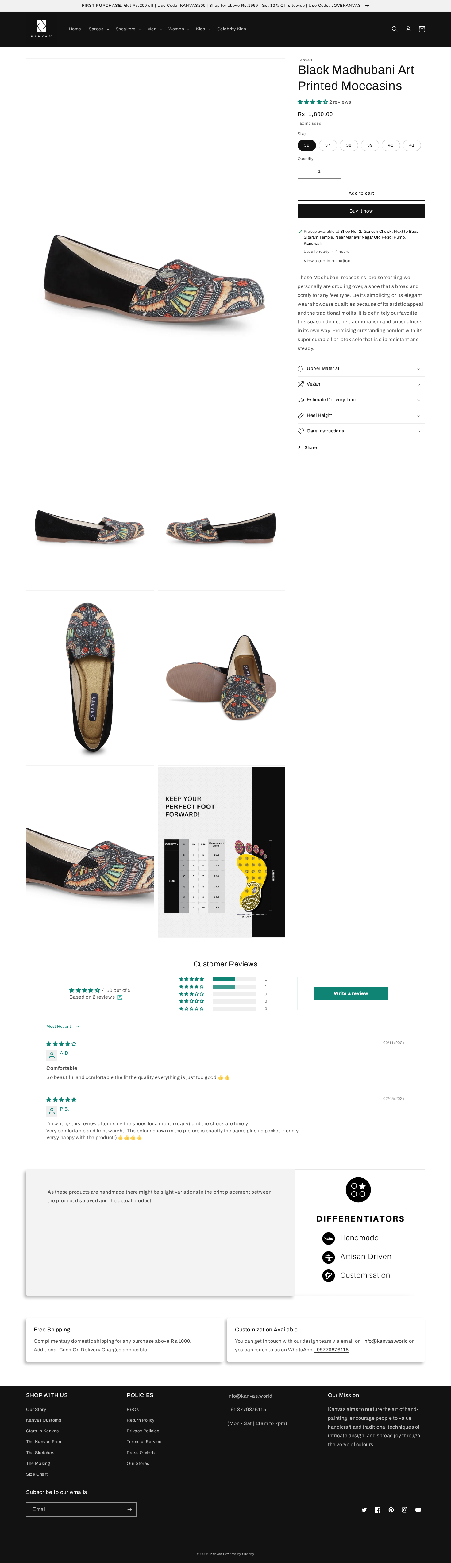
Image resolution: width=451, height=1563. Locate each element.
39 (370, 145)
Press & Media (142, 1452)
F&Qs (133, 1409)
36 (307, 145)
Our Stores (138, 1463)
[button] (98, 29)
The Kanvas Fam (43, 1441)
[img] (61, 1043)
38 (349, 145)
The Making (38, 1463)
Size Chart (37, 1474)
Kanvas (216, 1554)
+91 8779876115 (246, 1409)
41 (411, 145)
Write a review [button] (351, 993)
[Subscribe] (129, 1509)
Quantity (306, 159)
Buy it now (361, 211)
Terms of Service (144, 1441)
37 (328, 145)
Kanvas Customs (43, 1420)
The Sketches (40, 1452)
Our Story (36, 1409)
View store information (327, 261)
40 (391, 145)
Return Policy (141, 1420)
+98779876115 (331, 1349)
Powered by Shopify (238, 1554)
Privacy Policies (143, 1431)
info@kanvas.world (249, 1396)
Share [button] (311, 447)
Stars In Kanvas (42, 1431)
